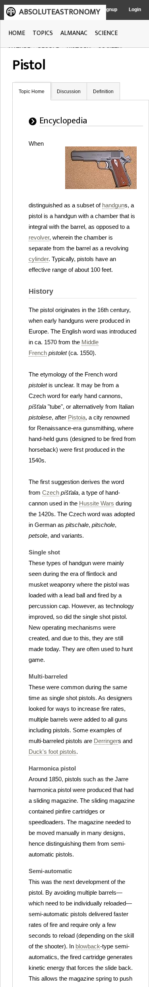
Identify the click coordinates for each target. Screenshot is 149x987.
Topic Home (32, 91)
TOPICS (43, 33)
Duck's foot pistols (52, 751)
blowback (87, 946)
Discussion (69, 91)
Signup (109, 9)
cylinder (38, 259)
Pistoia (76, 417)
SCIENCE (106, 33)
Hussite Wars (96, 503)
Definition (103, 91)
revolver (39, 237)
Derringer (106, 740)
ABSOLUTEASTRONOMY (59, 12)
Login (135, 9)
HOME (16, 33)
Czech (50, 492)
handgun (113, 205)
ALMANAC (73, 33)
